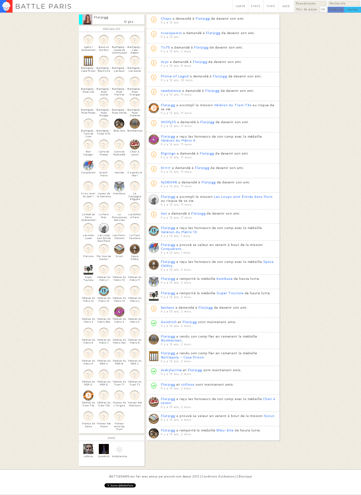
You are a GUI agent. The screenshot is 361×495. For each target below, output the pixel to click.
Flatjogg (101, 17)
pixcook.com (172, 476)
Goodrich (169, 322)
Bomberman (171, 340)
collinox (187, 384)
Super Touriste (229, 293)
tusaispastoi (171, 33)
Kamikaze (224, 279)
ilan (164, 213)
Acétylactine (171, 370)
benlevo (167, 308)
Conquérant (171, 249)
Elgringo (168, 153)
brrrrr (166, 168)
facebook (336, 9)
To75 (165, 47)
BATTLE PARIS (43, 6)
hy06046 (169, 182)
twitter (352, 9)
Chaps (166, 18)
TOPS (271, 6)
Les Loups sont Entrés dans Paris (243, 197)
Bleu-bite (224, 430)
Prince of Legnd (175, 76)
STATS (256, 6)
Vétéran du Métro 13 (179, 232)
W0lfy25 (168, 122)
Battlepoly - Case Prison (182, 357)
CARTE (240, 6)
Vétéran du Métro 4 (178, 140)
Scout (269, 416)
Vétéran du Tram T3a (232, 105)
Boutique (245, 476)
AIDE (286, 6)
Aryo (165, 62)
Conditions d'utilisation (218, 476)
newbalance (171, 91)
